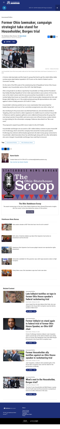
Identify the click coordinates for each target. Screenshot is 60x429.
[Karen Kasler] (5, 158)
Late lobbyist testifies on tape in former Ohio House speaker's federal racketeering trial (41, 296)
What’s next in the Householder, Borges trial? (40, 381)
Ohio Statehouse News (27, 142)
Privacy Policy (25, 411)
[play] (4, 8)
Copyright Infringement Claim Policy (27, 414)
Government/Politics (7, 17)
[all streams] (57, 8)
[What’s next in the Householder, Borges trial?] (13, 382)
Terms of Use (25, 410)
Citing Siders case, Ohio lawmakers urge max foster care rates (29, 270)
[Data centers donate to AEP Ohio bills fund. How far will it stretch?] (7, 227)
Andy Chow (28, 385)
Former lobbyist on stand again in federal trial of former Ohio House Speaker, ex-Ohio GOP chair (40, 324)
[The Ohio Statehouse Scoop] (30, 184)
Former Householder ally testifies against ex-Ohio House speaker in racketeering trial (40, 355)
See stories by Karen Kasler (19, 162)
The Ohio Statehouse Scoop (30, 203)
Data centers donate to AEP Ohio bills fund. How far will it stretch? (30, 224)
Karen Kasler (23, 36)
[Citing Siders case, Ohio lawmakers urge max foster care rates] (7, 273)
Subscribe (30, 212)
